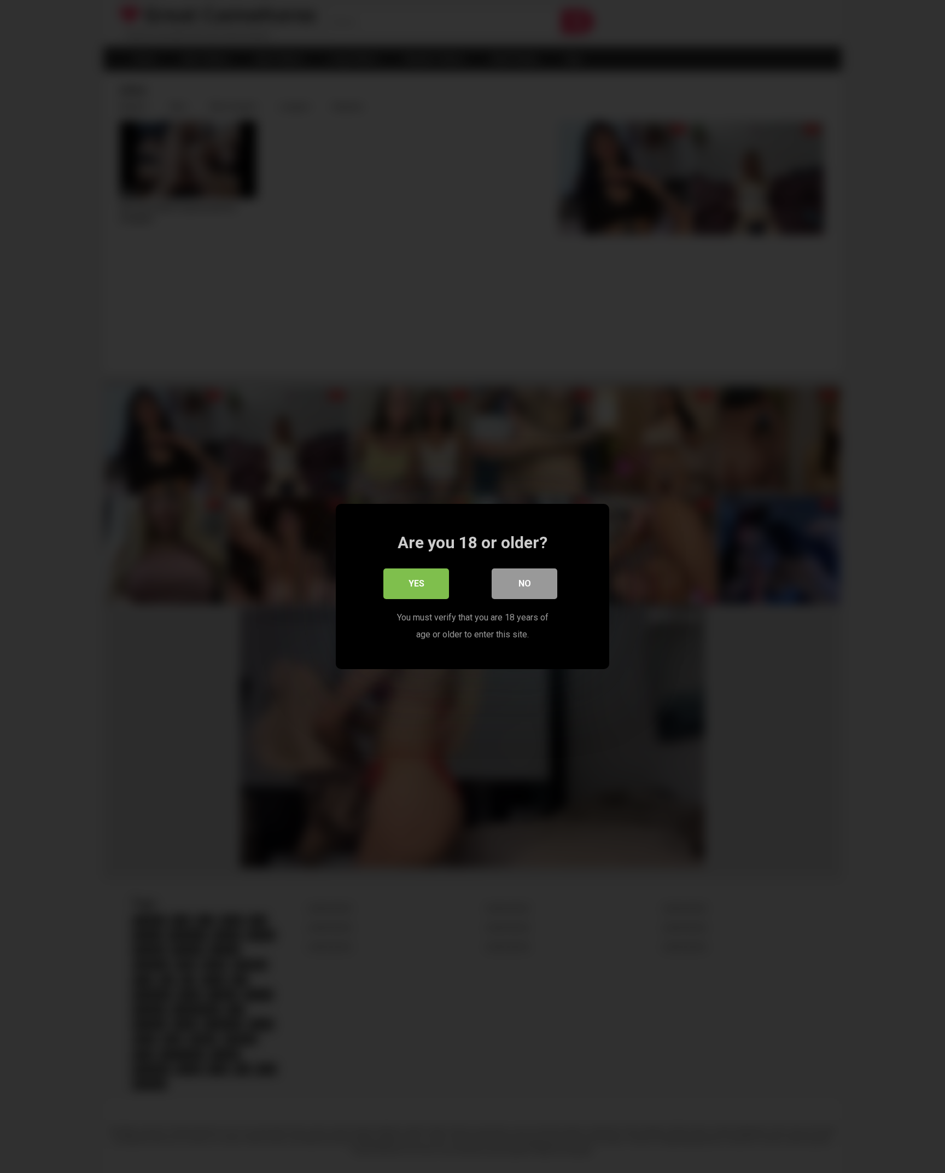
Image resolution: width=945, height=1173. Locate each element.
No (524, 583)
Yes (416, 583)
